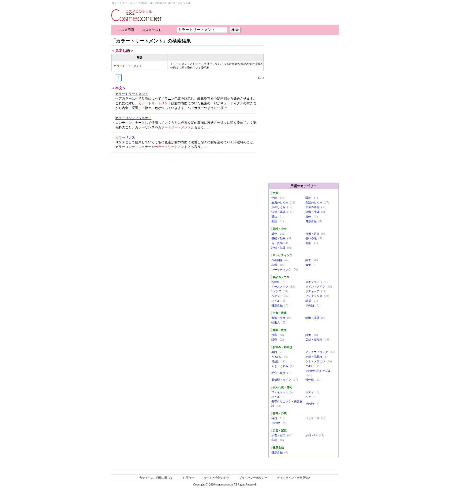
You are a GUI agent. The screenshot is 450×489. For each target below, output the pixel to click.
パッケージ (312, 418)
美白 (274, 352)
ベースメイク (279, 286)
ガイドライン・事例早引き (294, 477)
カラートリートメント (128, 66)
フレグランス (313, 296)
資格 (274, 216)
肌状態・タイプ (281, 379)
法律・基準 (278, 212)
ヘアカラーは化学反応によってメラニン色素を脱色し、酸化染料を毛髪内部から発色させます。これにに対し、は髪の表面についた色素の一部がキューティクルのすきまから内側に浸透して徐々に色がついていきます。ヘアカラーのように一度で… (185, 103)
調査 (308, 260)
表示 (274, 265)
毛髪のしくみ (313, 202)
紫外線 (309, 379)
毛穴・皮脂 (278, 373)
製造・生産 (278, 318)
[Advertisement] (147, 191)
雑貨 (308, 300)
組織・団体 (312, 212)
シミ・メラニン (315, 361)
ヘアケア (277, 296)
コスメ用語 (126, 30)
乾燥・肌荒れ (313, 356)
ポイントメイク (315, 286)
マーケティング (281, 269)
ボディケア (312, 291)
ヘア (308, 397)
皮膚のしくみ (279, 202)
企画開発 (277, 260)
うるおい (277, 356)
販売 (274, 339)
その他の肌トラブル (318, 370)
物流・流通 (312, 318)
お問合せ (188, 477)
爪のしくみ (278, 207)
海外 (308, 216)
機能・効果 (278, 238)
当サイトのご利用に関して (156, 477)
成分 (274, 233)
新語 (274, 221)
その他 (309, 305)
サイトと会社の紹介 (216, 477)
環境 (308, 197)
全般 (274, 197)
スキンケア (312, 282)
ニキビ (309, 366)
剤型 (308, 243)
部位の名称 (312, 207)
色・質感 (277, 243)
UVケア (276, 291)
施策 (308, 265)
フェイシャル (279, 392)
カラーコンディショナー (133, 118)
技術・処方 (312, 233)
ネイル (275, 300)
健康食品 (311, 221)
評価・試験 (278, 247)
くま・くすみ (279, 366)
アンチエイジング (316, 352)
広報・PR (311, 435)
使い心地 (311, 238)
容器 (274, 418)
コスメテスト (151, 30)
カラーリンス (125, 137)
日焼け (275, 361)
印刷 (274, 440)
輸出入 (275, 322)
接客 (274, 335)
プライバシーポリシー (253, 477)
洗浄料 (275, 282)
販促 (308, 335)
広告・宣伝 (278, 435)
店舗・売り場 (313, 339)
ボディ (309, 392)
